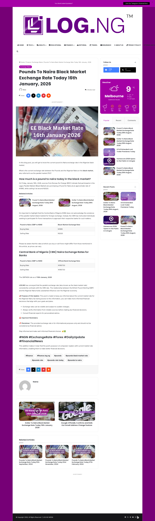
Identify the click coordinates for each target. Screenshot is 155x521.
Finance (69, 45)
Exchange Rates (37, 62)
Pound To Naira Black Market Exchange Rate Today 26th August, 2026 (125, 171)
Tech (30, 45)
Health (42, 45)
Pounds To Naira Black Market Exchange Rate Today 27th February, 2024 (83, 462)
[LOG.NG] (77, 24)
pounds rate (38, 360)
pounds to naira (75, 360)
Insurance (106, 45)
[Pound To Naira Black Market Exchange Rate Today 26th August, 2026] (109, 171)
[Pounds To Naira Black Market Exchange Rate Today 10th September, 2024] (30, 451)
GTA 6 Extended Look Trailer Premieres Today (126, 150)
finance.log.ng (44, 356)
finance (30, 356)
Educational (55, 45)
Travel (94, 45)
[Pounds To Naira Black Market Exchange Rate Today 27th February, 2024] (83, 451)
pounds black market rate (77, 356)
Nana (24, 90)
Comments (132, 120)
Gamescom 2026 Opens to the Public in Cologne (126, 160)
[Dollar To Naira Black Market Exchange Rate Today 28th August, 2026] (64, 203)
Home (21, 45)
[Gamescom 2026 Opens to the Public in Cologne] (109, 162)
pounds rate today (55, 360)
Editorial (82, 45)
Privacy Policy (134, 45)
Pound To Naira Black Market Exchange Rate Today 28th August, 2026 (43, 202)
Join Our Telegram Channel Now (136, 3)
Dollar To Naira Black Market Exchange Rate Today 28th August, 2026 (83, 202)
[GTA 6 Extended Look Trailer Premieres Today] (109, 152)
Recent (118, 120)
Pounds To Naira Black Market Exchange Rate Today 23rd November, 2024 (57, 462)
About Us (119, 45)
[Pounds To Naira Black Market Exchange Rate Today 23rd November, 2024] (57, 451)
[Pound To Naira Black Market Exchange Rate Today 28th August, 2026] (25, 203)
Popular (106, 120)
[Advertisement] (77, 493)
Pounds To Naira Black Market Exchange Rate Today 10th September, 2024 (30, 462)
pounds (58, 356)
